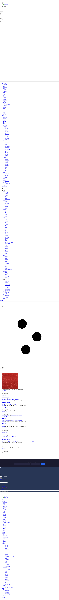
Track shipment (4, 6)
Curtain (6, 143)
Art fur (6, 141)
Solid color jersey (5, 578)
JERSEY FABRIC (4, 157)
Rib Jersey (4, 107)
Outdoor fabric (5, 567)
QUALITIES (4, 83)
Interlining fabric (7, 281)
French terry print (5, 119)
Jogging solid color (7, 174)
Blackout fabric (5, 88)
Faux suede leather (7, 146)
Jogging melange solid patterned (7, 175)
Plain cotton (6, 220)
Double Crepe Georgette (8, 210)
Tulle (3, 110)
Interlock (6, 216)
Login (2, 488)
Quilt (5, 230)
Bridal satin (4, 89)
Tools (4, 185)
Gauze (5, 213)
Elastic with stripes (7, 290)
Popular (4, 191)
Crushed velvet (5, 92)
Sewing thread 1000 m (8, 293)
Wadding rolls (6, 282)
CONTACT (3, 114)
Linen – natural (7, 278)
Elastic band (4, 180)
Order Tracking (3, 486)
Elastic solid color (7, 181)
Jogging (4, 101)
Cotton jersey (6, 164)
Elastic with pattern (7, 289)
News (2, 188)
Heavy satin (4, 99)
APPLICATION (4, 125)
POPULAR (3, 115)
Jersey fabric (4, 102)
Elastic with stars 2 (7, 285)
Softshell (4, 108)
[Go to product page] (30, 381)
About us (3, 489)
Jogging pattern (7, 576)
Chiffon (6, 208)
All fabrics (3, 189)
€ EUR (2, 2)
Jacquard (4, 518)
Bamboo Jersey (5, 87)
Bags (3, 280)
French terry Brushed (6, 167)
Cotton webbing (7, 295)
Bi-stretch (6, 204)
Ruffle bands (6, 296)
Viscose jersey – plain (6, 111)
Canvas (6, 266)
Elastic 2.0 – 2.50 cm (7, 284)
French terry (4, 96)
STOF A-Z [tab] (3, 499)
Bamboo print (6, 158)
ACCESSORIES (4, 177)
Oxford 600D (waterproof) (6, 104)
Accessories (3, 279)
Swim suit (6, 156)
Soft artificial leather (7, 149)
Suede (5, 148)
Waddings (4, 184)
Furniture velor (7, 147)
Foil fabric (4, 97)
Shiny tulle (6, 223)
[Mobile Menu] (0, 9)
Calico (5, 225)
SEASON (3, 588)
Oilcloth (6, 268)
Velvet (4, 112)
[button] (1, 11)
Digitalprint (4, 118)
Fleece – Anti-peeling (6, 152)
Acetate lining (5, 84)
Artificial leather (5, 85)
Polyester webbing (7, 179)
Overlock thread (7, 292)
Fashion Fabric (5, 126)
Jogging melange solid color (7, 173)
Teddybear (4, 109)
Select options (3, 405)
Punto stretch (5, 105)
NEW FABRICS (4, 186)
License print (6, 161)
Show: (1, 368)
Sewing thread (5, 182)
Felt (3, 95)
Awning (4, 86)
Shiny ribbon (6, 297)
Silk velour (6, 136)
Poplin (5, 197)
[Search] (0, 14)
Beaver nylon (5, 117)
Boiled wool (6, 129)
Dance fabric (4, 93)
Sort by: (1, 367)
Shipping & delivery (4, 487)
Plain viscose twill (7, 134)
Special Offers (1, 300)
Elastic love (6, 286)
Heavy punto (5, 100)
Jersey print (4, 121)
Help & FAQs (3, 485)
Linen (5, 218)
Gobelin (4, 98)
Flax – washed (7, 131)
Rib (3, 106)
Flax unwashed (7, 145)
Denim (4, 94)
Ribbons (4, 178)
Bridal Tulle (6, 128)
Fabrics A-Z (3, 190)
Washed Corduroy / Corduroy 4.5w (7, 139)
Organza (6, 219)
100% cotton (6, 205)
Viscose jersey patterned (6, 162)
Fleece (5, 151)
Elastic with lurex (7, 288)
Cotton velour (5, 91)
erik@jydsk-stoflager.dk (2, 479)
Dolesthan (4, 209)
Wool (4, 113)
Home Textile (5, 140)
